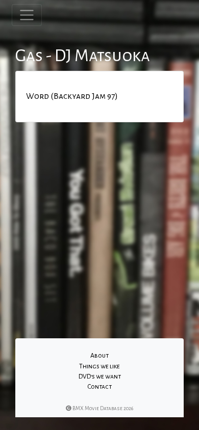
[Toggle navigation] (27, 15)
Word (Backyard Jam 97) (72, 96)
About (99, 355)
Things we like (99, 366)
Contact (99, 386)
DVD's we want (100, 376)
